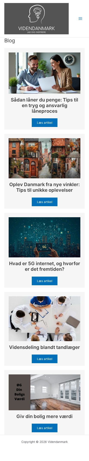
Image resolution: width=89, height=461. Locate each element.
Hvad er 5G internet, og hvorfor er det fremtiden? (44, 266)
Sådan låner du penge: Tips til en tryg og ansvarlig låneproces (44, 105)
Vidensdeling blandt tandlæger (44, 347)
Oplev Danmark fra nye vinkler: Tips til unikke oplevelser (44, 187)
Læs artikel (44, 122)
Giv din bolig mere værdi (44, 416)
